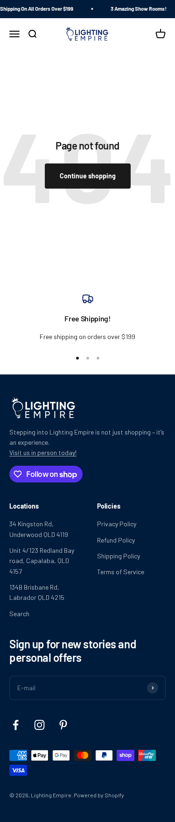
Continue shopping (88, 176)
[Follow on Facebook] (15, 725)
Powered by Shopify (99, 795)
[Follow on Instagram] (39, 725)
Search (19, 614)
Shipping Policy (118, 556)
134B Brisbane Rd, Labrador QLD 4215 (36, 592)
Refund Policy (116, 540)
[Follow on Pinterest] (63, 725)
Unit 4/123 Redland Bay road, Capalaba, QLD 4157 (41, 560)
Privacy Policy (116, 524)
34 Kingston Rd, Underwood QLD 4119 (38, 529)
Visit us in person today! (43, 452)
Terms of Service (120, 572)
